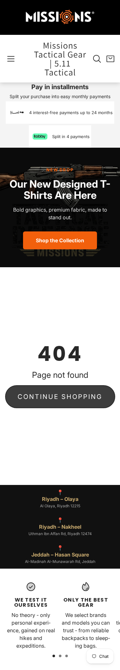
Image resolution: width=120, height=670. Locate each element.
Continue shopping (60, 397)
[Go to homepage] (60, 17)
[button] (11, 59)
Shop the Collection (60, 240)
